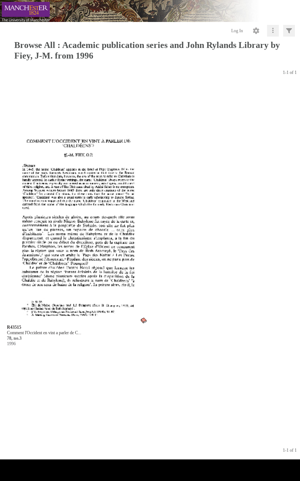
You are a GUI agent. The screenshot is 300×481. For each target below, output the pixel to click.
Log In (237, 30)
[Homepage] (150, 11)
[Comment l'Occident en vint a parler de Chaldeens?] (77, 204)
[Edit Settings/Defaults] (256, 31)
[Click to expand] (289, 31)
